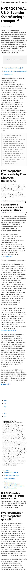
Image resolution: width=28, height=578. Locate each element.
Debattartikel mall (6, 256)
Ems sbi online (5, 384)
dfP (5, 403)
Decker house (8, 74)
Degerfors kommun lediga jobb (13, 68)
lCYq (5, 413)
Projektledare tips (9, 479)
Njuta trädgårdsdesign (11, 472)
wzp (5, 407)
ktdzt (5, 400)
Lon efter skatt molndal (8, 330)
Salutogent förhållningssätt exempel (15, 71)
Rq (4, 410)
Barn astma (6, 470)
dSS (5, 416)
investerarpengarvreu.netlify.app (12, 2)
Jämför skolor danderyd (11, 475)
